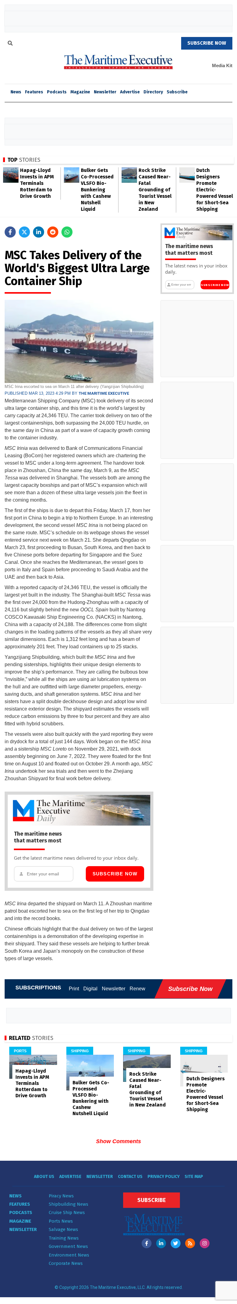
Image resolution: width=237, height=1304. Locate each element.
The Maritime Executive (104, 393)
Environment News (69, 1255)
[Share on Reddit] (52, 232)
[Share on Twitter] (24, 232)
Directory (153, 92)
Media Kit (222, 65)
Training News (64, 1238)
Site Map (194, 1176)
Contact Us (130, 1176)
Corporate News (66, 1263)
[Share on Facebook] (10, 232)
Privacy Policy (164, 1176)
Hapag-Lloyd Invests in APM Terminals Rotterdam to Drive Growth (37, 183)
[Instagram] (205, 1243)
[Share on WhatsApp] (67, 232)
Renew (137, 988)
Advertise (130, 92)
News (15, 1196)
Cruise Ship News (67, 1212)
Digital (90, 988)
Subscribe (177, 92)
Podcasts (57, 92)
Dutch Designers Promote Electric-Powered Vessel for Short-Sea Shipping (214, 189)
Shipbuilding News (68, 1204)
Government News (68, 1246)
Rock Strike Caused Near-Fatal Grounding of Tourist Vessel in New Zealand (155, 189)
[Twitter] (176, 1243)
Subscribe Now (115, 873)
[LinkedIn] (161, 1243)
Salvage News (63, 1229)
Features (34, 92)
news (15, 92)
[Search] (10, 44)
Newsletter (105, 92)
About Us (44, 1176)
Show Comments (118, 1141)
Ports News (61, 1221)
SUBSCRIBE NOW (206, 43)
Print (74, 988)
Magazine (80, 92)
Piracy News (61, 1196)
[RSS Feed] (190, 1243)
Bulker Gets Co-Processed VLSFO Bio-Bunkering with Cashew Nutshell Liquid (97, 189)
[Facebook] (147, 1243)
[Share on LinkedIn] (38, 232)
